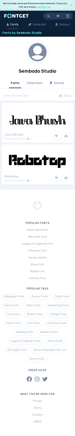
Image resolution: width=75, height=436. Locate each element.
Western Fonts (49, 332)
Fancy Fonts (11, 305)
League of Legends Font (37, 243)
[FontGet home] (15, 16)
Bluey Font (37, 264)
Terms (38, 407)
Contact (37, 414)
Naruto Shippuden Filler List (50, 349)
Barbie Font (37, 271)
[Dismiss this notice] (71, 5)
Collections (35, 83)
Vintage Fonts (58, 314)
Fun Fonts (34, 323)
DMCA (37, 421)
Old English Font (16, 349)
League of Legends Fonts (25, 341)
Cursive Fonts (39, 296)
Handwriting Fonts (58, 305)
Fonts (15, 83)
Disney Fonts (36, 358)
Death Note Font (37, 230)
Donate (58, 83)
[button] (58, 16)
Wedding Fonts (24, 332)
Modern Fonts (35, 314)
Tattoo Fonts (33, 305)
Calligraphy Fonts (14, 296)
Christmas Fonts (57, 323)
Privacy (37, 401)
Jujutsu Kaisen (37, 257)
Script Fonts (62, 296)
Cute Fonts (13, 314)
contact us (43, 6)
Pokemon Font (37, 250)
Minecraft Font (37, 236)
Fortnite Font (37, 278)
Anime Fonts (55, 341)
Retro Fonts (14, 323)
